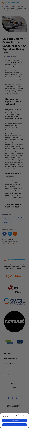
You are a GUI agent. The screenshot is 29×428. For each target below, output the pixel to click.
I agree (14, 425)
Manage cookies (14, 420)
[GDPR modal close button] (25, 3)
